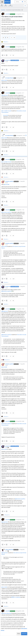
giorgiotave (7, 60)
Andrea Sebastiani (9, 549)
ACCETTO (24, 633)
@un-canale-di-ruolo (6, 110)
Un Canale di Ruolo (9, 78)
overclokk (7, 14)
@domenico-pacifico (6, 212)
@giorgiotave (4, 95)
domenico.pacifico (9, 181)
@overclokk (4, 80)
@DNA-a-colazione (15, 597)
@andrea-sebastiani (6, 613)
